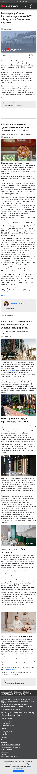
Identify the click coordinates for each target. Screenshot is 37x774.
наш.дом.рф (11, 669)
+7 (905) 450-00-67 (7, 723)
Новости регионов (20, 694)
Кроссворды (5, 693)
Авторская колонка (25, 693)
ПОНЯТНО (18, 771)
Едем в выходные (6, 692)
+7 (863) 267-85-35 (6, 731)
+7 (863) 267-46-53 (6, 733)
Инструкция (17, 692)
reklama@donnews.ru (7, 725)
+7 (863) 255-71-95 (7, 721)
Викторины (14, 693)
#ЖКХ (3, 295)
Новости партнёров (7, 694)
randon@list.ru (5, 734)
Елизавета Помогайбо (17, 304)
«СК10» (12, 370)
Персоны (26, 692)
